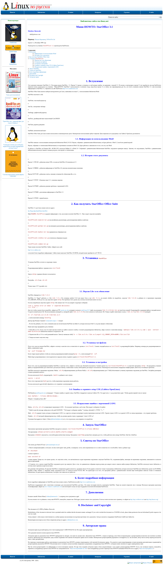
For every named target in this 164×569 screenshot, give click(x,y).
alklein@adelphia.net (56, 419)
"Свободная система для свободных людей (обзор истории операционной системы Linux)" (13, 146)
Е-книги (70, 12)
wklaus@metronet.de (52, 496)
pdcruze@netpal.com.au (52, 444)
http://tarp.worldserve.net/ (137, 499)
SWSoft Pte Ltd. (51, 39)
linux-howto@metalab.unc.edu (79, 548)
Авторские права (34, 77)
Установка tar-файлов (41, 62)
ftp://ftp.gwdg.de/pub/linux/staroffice (37, 211)
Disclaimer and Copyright (36, 75)
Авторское (98, 12)
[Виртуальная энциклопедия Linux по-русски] (81, 6)
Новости (12, 12)
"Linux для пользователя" (13, 95)
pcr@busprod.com (41, 393)
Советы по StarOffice (35, 70)
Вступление (32, 52)
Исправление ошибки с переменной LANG (47, 67)
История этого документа (42, 55)
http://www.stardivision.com (70, 88)
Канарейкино (13, 64)
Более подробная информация (37, 72)
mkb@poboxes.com (72, 520)
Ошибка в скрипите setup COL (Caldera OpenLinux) (49, 65)
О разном (127, 12)
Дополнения (32, 73)
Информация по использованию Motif (45, 53)
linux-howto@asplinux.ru (146, 548)
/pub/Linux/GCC (85, 310)
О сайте (151, 12)
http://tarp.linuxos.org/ (152, 499)
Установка (36, 58)
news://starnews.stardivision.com (53, 486)
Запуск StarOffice (34, 68)
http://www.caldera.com (34, 250)
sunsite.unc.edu (64, 310)
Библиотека (41, 12)
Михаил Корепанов (40, 39)
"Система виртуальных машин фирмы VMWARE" (13, 175)
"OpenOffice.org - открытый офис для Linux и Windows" (13, 122)
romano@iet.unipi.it (51, 321)
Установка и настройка (41, 63)
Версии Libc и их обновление (43, 60)
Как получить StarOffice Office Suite (39, 57)
